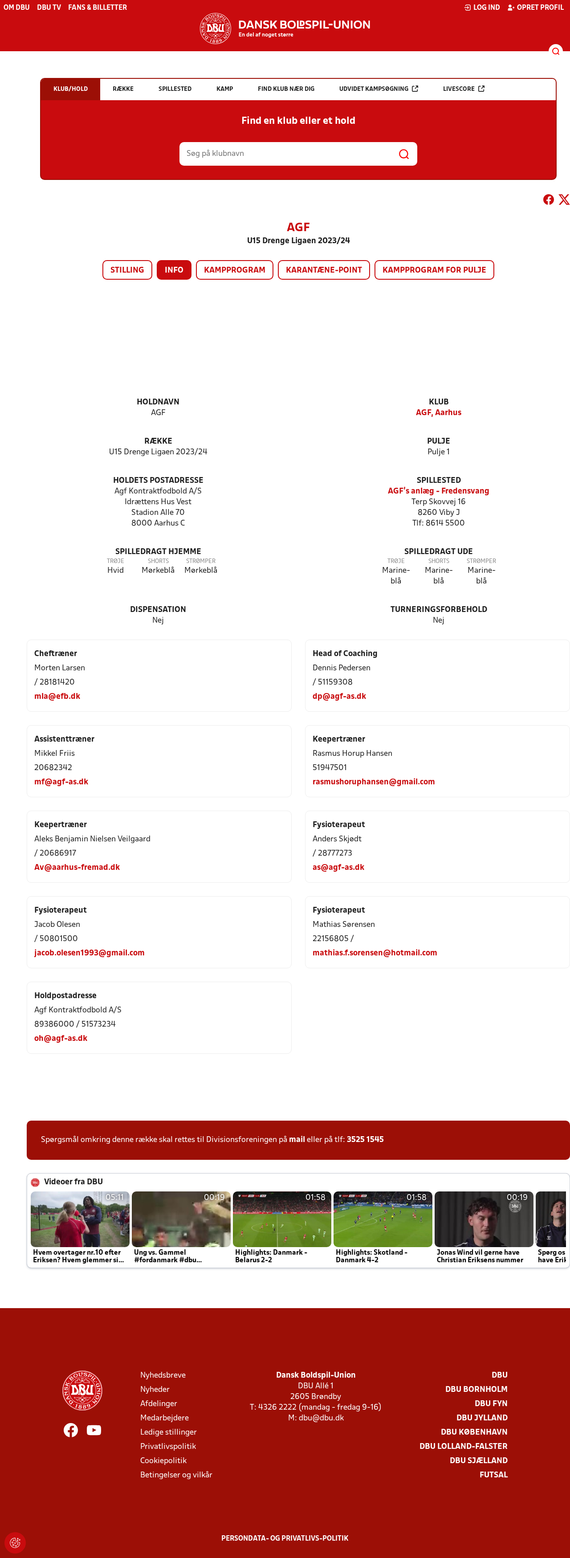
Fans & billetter (97, 8)
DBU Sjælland (479, 1461)
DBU (500, 1375)
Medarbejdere (164, 1418)
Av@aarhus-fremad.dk (77, 868)
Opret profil (540, 8)
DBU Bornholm (476, 1390)
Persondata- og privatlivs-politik (285, 1539)
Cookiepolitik (163, 1461)
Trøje (115, 561)
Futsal (494, 1475)
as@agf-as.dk (338, 868)
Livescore (459, 89)
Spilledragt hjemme (158, 552)
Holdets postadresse (158, 481)
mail (297, 1140)
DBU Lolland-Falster (463, 1447)
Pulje (438, 441)
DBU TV (49, 8)
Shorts (158, 561)
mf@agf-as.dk (61, 782)
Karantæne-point (324, 270)
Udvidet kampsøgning (373, 89)
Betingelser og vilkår (176, 1475)
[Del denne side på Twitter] (564, 201)
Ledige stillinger (168, 1432)
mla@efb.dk (57, 697)
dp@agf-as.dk (339, 697)
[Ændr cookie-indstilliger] (15, 1543)
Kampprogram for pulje (434, 270)
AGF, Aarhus (438, 413)
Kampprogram (234, 270)
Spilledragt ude (438, 552)
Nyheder (155, 1390)
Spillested (439, 481)
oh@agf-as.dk (60, 1039)
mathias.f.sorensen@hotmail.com (375, 953)
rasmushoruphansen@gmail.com (374, 782)
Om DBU (17, 8)
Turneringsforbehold (439, 610)
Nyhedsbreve (163, 1375)
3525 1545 (365, 1140)
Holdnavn (158, 402)
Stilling (127, 270)
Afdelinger (158, 1404)
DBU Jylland (482, 1418)
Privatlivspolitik (168, 1447)
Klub (439, 402)
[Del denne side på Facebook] (548, 201)
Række (158, 441)
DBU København (474, 1432)
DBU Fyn (491, 1404)
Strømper (201, 561)
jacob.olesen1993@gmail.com (89, 953)
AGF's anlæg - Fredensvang (438, 491)
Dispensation (158, 610)
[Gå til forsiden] (285, 28)
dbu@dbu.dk (321, 1418)
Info (174, 270)
